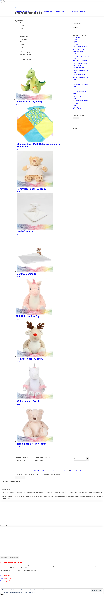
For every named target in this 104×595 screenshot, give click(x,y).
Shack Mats (76, 107)
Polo (1, 575)
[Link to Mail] (88, 469)
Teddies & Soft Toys (78, 109)
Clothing (75, 39)
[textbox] (42, 460)
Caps (1, 581)
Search (75, 27)
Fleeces (75, 41)
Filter (76, 117)
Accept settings (4, 557)
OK (16, 477)
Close (2, 594)
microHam (75, 83)
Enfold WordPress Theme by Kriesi (37, 468)
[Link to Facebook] (85, 469)
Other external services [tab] (5, 525)
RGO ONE (75, 95)
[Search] (16, 21)
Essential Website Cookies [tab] (6, 501)
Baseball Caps (76, 37)
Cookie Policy (32, 592)
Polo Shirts (75, 43)
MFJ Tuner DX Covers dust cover (81, 81)
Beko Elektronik (77, 55)
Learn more (21, 477)
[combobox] (42, 460)
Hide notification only (13, 557)
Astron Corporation (77, 53)
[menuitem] (23, 11)
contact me (2, 567)
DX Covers (75, 44)
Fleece (1, 578)
